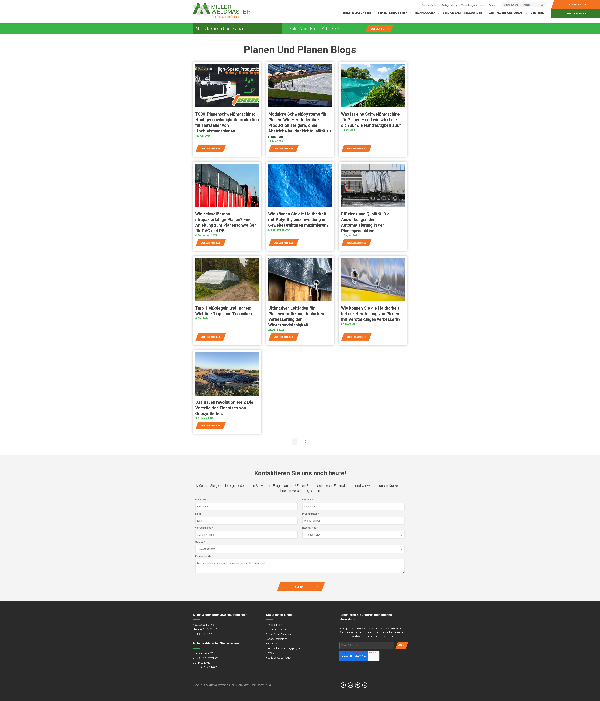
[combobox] (493, 5)
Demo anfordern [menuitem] (430, 5)
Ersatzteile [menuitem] (272, 643)
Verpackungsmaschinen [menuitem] (473, 5)
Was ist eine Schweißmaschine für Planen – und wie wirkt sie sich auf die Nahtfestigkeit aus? (371, 120)
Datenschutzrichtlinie (261, 685)
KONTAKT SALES (578, 4)
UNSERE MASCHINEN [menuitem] (357, 12)
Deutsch (493, 5)
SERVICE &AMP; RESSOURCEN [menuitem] (462, 12)
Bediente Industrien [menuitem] (276, 629)
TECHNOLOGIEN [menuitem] (425, 12)
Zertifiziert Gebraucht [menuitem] (506, 12)
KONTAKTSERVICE (576, 13)
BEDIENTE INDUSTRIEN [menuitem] (393, 12)
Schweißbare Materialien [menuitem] (279, 634)
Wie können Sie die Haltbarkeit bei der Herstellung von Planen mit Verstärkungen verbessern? (370, 314)
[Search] (542, 4)
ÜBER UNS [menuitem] (537, 12)
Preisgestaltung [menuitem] (450, 5)
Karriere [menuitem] (270, 652)
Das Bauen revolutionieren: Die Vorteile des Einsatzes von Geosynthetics (224, 408)
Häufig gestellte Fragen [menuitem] (278, 657)
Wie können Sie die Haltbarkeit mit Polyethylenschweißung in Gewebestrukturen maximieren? (298, 219)
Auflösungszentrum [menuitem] (276, 638)
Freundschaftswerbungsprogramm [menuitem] (285, 648)
